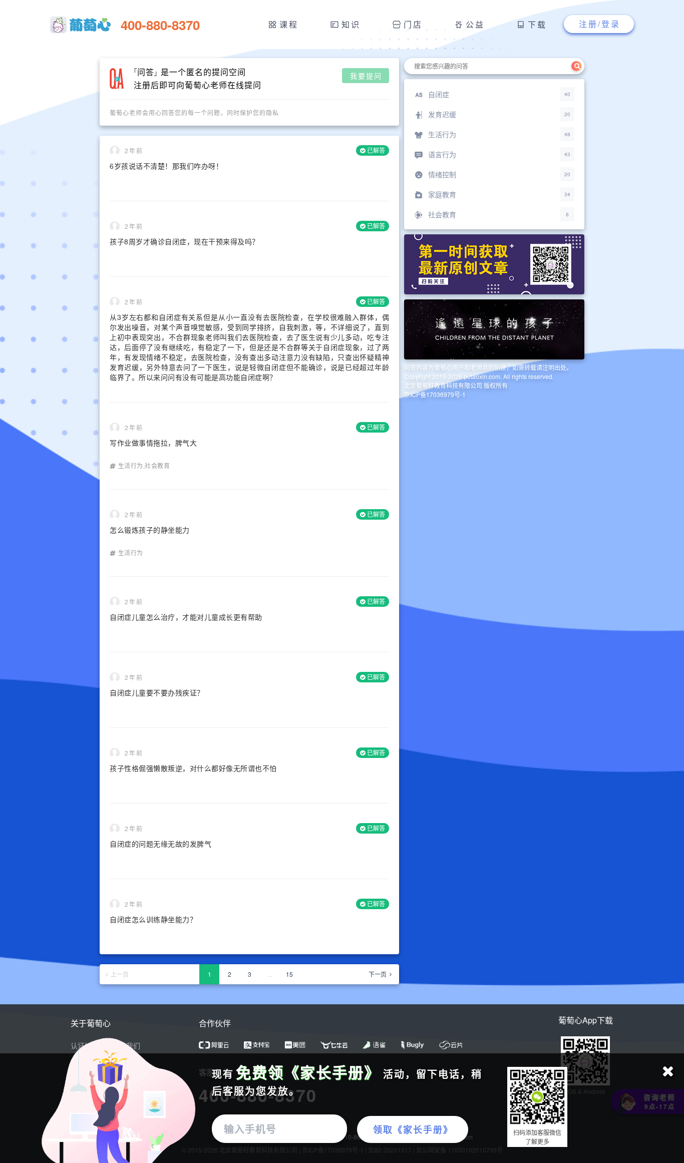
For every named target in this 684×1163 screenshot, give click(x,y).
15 (289, 974)
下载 (537, 24)
